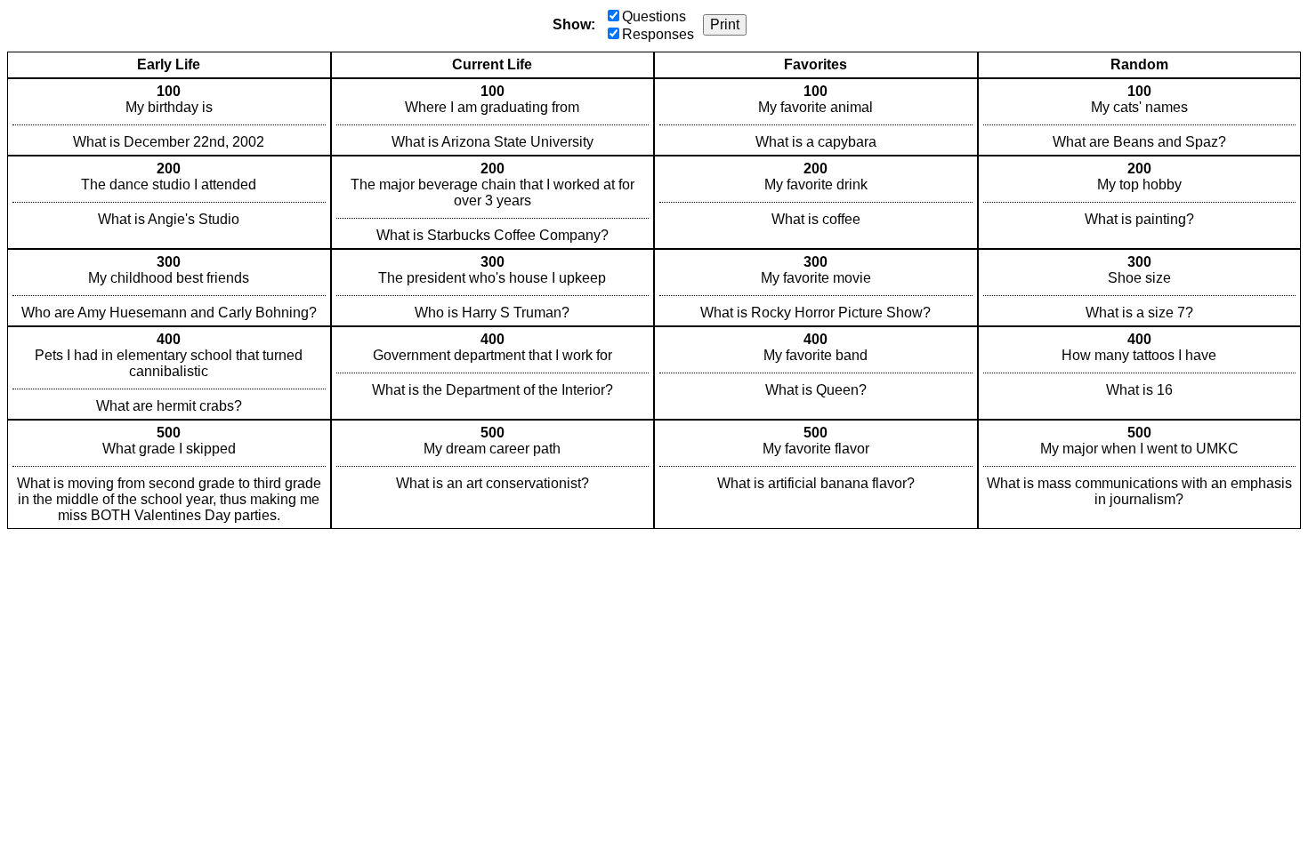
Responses (658, 34)
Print (724, 24)
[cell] (169, 117)
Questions (654, 16)
